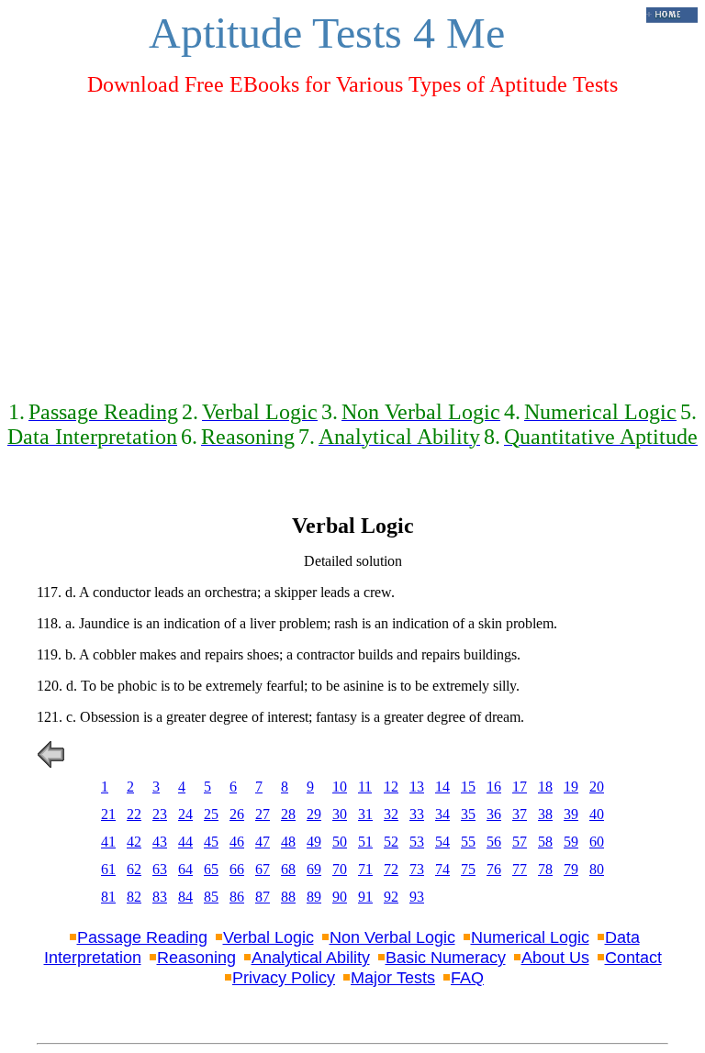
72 (391, 869)
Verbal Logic (268, 937)
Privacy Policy (283, 978)
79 (571, 869)
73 (416, 869)
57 (519, 841)
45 (211, 841)
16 (494, 786)
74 (442, 869)
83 (159, 896)
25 (211, 814)
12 (391, 786)
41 (108, 841)
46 (236, 841)
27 (262, 814)
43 (159, 841)
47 (262, 841)
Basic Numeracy (446, 957)
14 (442, 786)
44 (185, 841)
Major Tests (393, 978)
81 (108, 896)
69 (314, 869)
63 (159, 869)
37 (519, 814)
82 (134, 896)
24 (185, 814)
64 (185, 869)
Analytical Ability (311, 957)
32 (391, 814)
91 (365, 896)
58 (545, 841)
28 (288, 814)
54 (442, 841)
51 (365, 841)
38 (545, 814)
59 (571, 841)
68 (288, 869)
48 (288, 841)
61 (108, 869)
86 (236, 896)
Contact (633, 957)
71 (365, 869)
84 (185, 896)
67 (262, 869)
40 (596, 814)
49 (314, 841)
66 (236, 869)
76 (494, 869)
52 (391, 841)
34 (442, 814)
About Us (555, 957)
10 (339, 786)
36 (494, 814)
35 (468, 814)
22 (134, 814)
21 (108, 814)
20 (596, 786)
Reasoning (196, 957)
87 (262, 896)
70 (339, 869)
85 (211, 896)
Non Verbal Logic (392, 937)
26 (236, 814)
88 (288, 896)
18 (545, 786)
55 (468, 841)
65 (211, 869)
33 (416, 814)
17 (519, 786)
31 (365, 814)
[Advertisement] (352, 240)
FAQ (467, 978)
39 (571, 814)
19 (571, 786)
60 (596, 841)
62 (134, 869)
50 (339, 841)
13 (416, 786)
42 (134, 841)
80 (596, 869)
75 (468, 869)
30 (339, 814)
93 (416, 896)
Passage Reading (142, 937)
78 (545, 869)
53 (416, 841)
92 (391, 896)
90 (339, 896)
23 (159, 814)
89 (314, 896)
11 (365, 786)
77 (519, 869)
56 (494, 841)
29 (314, 814)
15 (468, 786)
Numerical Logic (530, 937)
